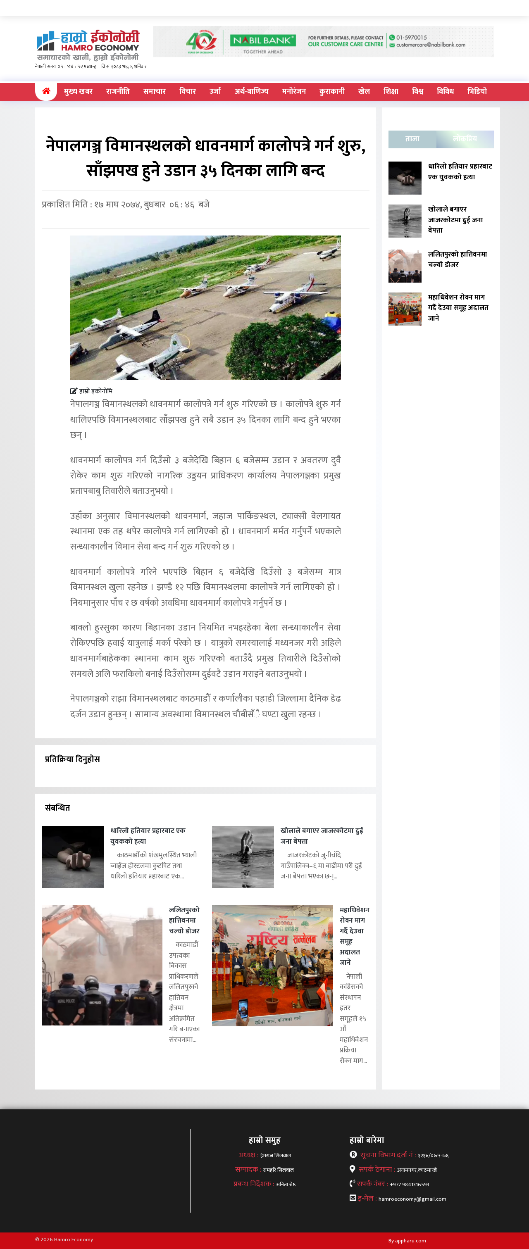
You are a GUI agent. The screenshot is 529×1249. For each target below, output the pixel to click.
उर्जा (215, 92)
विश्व (417, 92)
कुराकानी (332, 92)
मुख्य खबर (78, 92)
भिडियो (477, 92)
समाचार (154, 92)
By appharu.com (407, 1240)
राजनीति (118, 92)
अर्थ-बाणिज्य (252, 92)
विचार (187, 92)
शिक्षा (391, 92)
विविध (445, 92)
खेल (364, 92)
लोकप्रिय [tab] (465, 139)
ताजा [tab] (412, 139)
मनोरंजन (294, 92)
